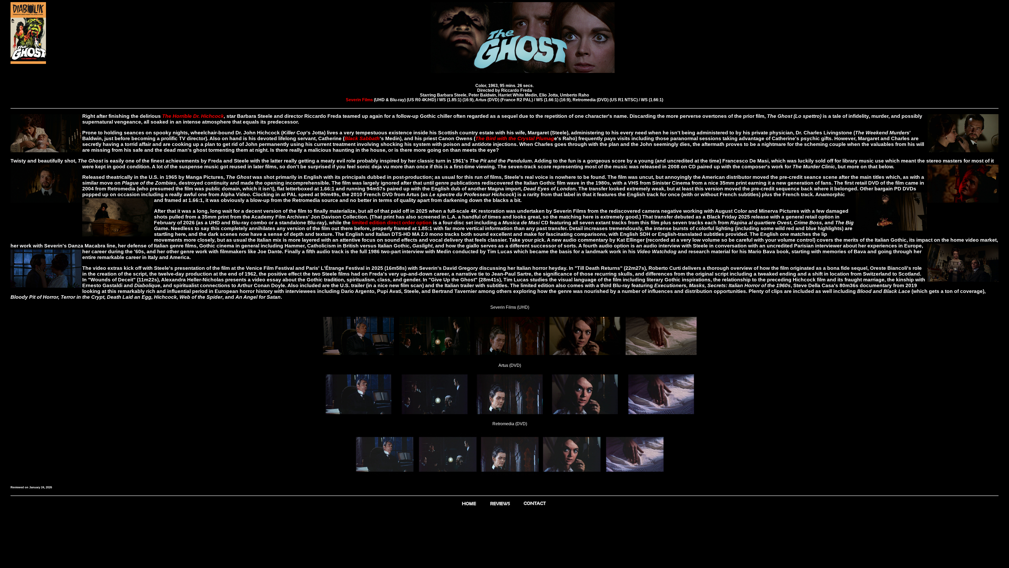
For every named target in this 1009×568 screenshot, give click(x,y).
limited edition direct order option (392, 222)
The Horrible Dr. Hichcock (193, 116)
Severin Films (360, 100)
